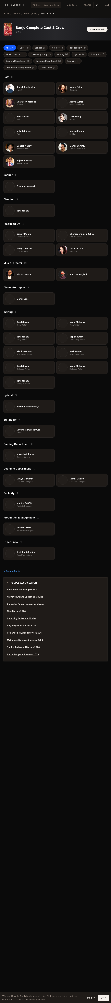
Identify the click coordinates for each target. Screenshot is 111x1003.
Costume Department (48, 61)
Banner (40, 48)
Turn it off (90, 998)
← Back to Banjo (11, 571)
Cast (24, 48)
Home (6, 14)
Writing (62, 54)
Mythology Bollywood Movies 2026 (25, 640)
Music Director (15, 54)
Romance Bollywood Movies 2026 (24, 633)
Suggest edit (98, 29)
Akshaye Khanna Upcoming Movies (25, 597)
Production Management (20, 67)
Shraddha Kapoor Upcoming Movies (25, 604)
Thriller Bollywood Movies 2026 (23, 647)
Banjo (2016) (30, 14)
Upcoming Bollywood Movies (21, 618)
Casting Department (18, 61)
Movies (16, 14)
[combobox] (47, 5)
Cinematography (40, 54)
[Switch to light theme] (97, 5)
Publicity (73, 61)
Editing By (97, 54)
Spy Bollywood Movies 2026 (21, 625)
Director (57, 48)
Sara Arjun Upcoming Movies (22, 589)
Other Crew (47, 67)
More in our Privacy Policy (30, 999)
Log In (107, 5)
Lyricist (79, 54)
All (10, 48)
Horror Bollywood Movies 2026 (23, 654)
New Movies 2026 (16, 611)
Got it (103, 998)
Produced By (77, 48)
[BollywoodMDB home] (14, 5)
